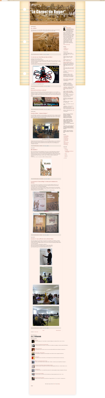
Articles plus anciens (58, 330)
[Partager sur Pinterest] (48, 54)
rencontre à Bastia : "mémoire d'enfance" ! (39, 113)
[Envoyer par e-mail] (45, 54)
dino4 (54, 383)
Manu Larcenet (66, 143)
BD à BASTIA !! (34, 149)
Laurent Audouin (66, 140)
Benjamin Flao (66, 137)
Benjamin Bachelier (66, 142)
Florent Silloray (69, 27)
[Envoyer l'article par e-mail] (43, 54)
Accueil (43, 330)
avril (65, 154)
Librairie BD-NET (72, 67)
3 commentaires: (41, 54)
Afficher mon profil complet (66, 44)
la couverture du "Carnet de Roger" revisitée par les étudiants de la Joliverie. (44, 365)
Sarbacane (65, 47)
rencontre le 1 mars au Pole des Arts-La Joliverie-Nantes (42, 238)
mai (65, 153)
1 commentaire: (41, 145)
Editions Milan (66, 49)
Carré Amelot (72, 108)
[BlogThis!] (46, 54)
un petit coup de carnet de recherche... (39, 373)
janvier (66, 156)
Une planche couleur (37, 369)
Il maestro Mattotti (66, 138)
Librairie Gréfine (65, 87)
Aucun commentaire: (41, 109)
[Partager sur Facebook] (47, 54)
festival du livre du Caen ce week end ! (38, 90)
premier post (36, 340)
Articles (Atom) (36, 331)
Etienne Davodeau (66, 135)
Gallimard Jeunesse (66, 48)
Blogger (59, 383)
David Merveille (66, 139)
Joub (64, 141)
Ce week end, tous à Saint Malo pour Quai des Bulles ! (42, 57)
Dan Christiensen (66, 144)
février (66, 155)
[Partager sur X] (47, 86)
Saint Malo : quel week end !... (38, 348)
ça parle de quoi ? (37, 356)
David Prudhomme (66, 136)
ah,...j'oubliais (34, 28)
